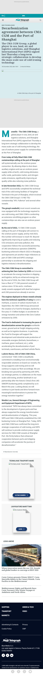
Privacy (25, 625)
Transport (6, 611)
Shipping (5, 607)
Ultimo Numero (20, 495)
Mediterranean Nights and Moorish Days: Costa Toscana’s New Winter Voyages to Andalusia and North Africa (19, 590)
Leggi (20, 529)
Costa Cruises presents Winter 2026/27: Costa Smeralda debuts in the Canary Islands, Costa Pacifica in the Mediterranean (21, 579)
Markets (5, 615)
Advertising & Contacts (10, 625)
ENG (23, 15)
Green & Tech (28, 607)
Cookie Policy (7, 629)
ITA (3, 15)
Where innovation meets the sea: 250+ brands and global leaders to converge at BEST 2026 (21, 569)
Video (24, 611)
